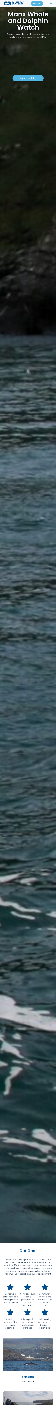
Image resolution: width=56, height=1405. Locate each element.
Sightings (28, 1376)
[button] (51, 3)
